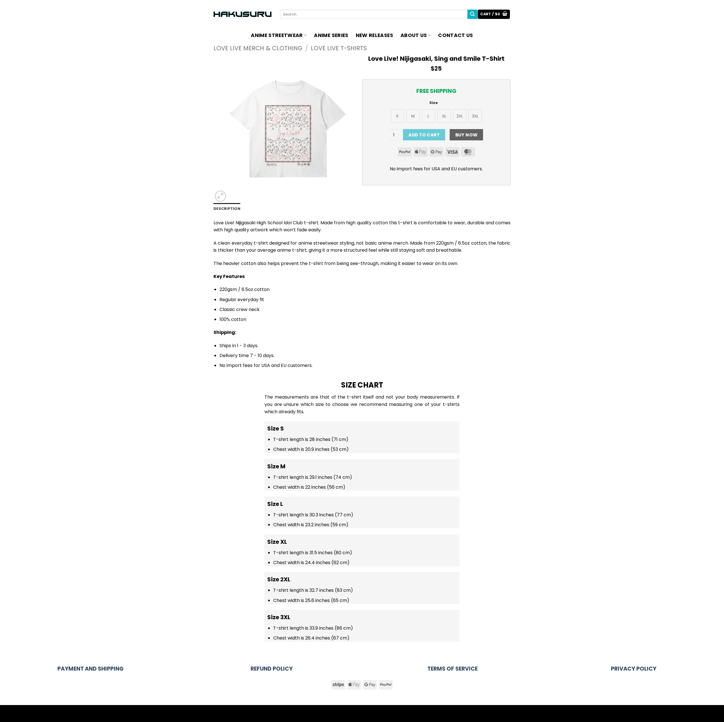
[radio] (397, 116)
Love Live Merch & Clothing (258, 48)
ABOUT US (413, 35)
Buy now (466, 135)
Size (433, 103)
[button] (494, 14)
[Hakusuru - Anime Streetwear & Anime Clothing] (243, 14)
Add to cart (423, 135)
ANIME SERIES (331, 35)
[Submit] (472, 14)
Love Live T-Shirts (339, 48)
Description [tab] (227, 208)
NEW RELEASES (374, 35)
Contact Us (455, 35)
